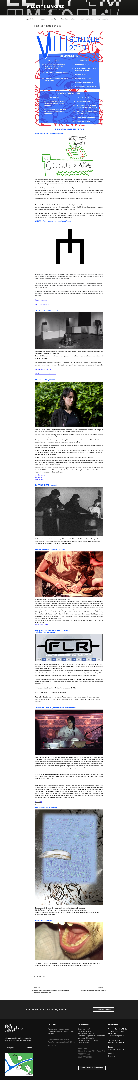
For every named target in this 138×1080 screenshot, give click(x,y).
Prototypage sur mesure (86, 1033)
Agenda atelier (31, 19)
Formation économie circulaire (88, 1040)
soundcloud (39, 479)
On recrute (111, 1056)
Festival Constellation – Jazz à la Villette (61, 1031)
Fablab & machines (84, 1031)
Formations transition (68, 19)
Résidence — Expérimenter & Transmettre (91, 1036)
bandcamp (38, 477)
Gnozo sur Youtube (41, 300)
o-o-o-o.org (38, 802)
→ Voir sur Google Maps (116, 1036)
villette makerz (53, 23)
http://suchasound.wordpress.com (45, 374)
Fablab (43, 19)
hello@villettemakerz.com (116, 1049)
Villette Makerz (45, 7)
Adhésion (51, 1033)
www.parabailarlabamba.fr (42, 624)
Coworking (53, 19)
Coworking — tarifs (84, 1029)
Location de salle (102, 19)
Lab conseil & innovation (86, 1038)
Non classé (41, 977)
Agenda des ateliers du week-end (58, 1029)
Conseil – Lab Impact (86, 19)
